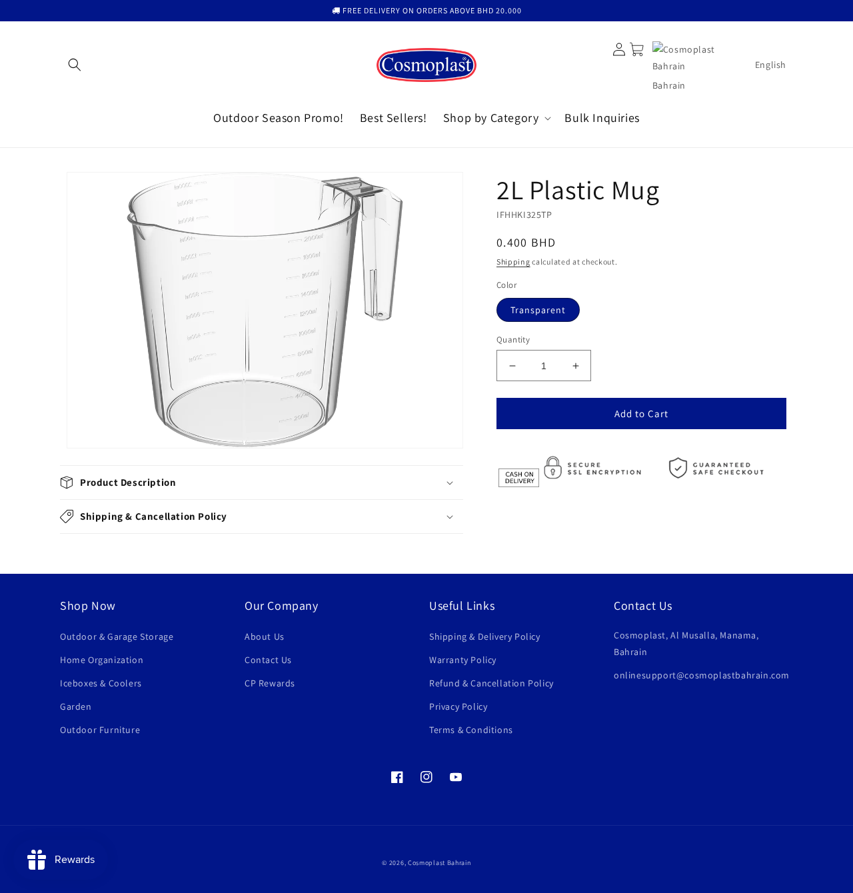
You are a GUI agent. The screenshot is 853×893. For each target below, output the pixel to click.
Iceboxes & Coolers (101, 683)
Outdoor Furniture (100, 730)
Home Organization (101, 660)
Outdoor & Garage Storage (116, 636)
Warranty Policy (462, 660)
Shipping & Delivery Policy (484, 636)
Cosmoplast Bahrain (439, 862)
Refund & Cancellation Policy (491, 683)
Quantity (513, 339)
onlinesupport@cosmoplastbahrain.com (702, 675)
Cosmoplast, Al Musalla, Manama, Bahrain (686, 643)
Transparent (538, 310)
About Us (265, 636)
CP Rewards (270, 683)
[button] (74, 64)
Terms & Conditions (471, 730)
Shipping (513, 262)
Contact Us (268, 660)
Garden (76, 706)
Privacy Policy (458, 706)
